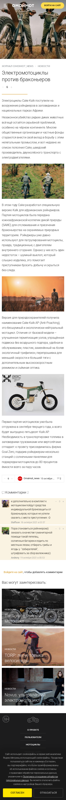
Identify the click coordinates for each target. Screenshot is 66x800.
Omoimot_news (32, 478)
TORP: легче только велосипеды (24, 658)
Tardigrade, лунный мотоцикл (23, 618)
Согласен (17, 792)
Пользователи (33, 737)
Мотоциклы (33, 745)
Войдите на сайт (13, 572)
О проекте (33, 730)
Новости (44, 66)
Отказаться (48, 792)
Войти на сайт (52, 5)
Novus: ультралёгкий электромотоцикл (25, 697)
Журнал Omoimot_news (18, 66)
